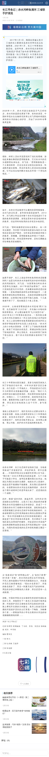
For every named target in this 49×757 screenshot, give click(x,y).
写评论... (6, 753)
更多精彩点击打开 (36, 3)
